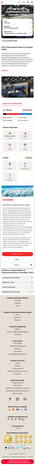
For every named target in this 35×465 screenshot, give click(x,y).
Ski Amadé (17, 334)
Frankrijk (17, 303)
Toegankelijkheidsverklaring (17, 354)
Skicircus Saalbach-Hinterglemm (17, 332)
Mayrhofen (17, 317)
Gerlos (17, 315)
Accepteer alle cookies (17, 254)
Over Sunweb (17, 343)
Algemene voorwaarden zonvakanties (17, 388)
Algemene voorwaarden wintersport (17, 391)
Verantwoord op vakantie (17, 346)
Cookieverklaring (17, 368)
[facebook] (10, 400)
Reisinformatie (17, 393)
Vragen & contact (17, 383)
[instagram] (17, 400)
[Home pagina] (2, 2)
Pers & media (17, 351)
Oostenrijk (17, 300)
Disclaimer (17, 374)
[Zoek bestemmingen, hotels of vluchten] (19, 2)
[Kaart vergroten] (17, 192)
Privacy (17, 363)
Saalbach (17, 320)
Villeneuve (13, 57)
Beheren (17, 265)
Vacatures (17, 349)
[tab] (12, 103)
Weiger (17, 259)
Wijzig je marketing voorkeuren (17, 371)
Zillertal (17, 329)
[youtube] (25, 400)
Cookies (17, 366)
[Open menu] (32, 2)
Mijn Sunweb (17, 385)
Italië (17, 306)
